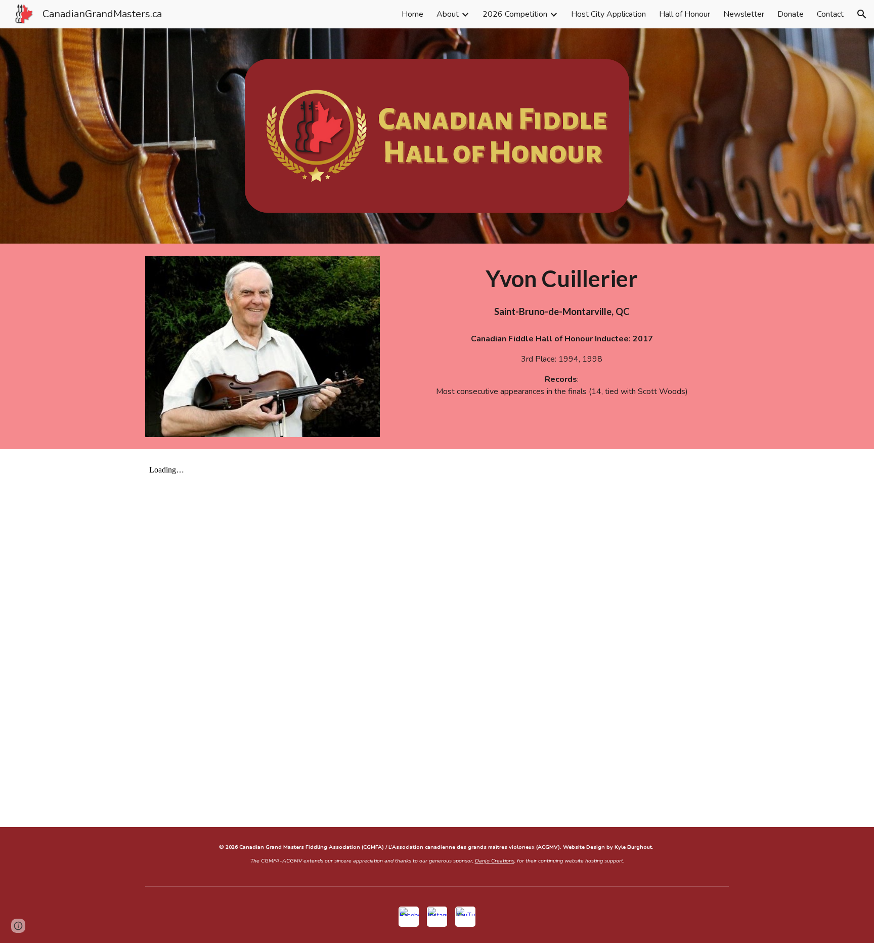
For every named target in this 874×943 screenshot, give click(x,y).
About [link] (447, 14)
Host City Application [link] (608, 14)
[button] (862, 14)
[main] (562, 290)
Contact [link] (830, 14)
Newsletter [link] (743, 14)
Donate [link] (790, 14)
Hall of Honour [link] (684, 14)
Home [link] (412, 14)
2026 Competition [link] (515, 14)
